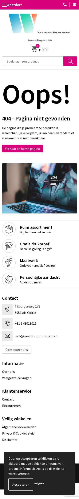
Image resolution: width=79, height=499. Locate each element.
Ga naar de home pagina (22, 148)
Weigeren (39, 483)
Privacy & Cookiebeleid (18, 433)
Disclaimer (9, 439)
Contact (8, 399)
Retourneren (11, 405)
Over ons (8, 371)
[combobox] (33, 61)
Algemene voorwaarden (19, 427)
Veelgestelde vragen (16, 378)
